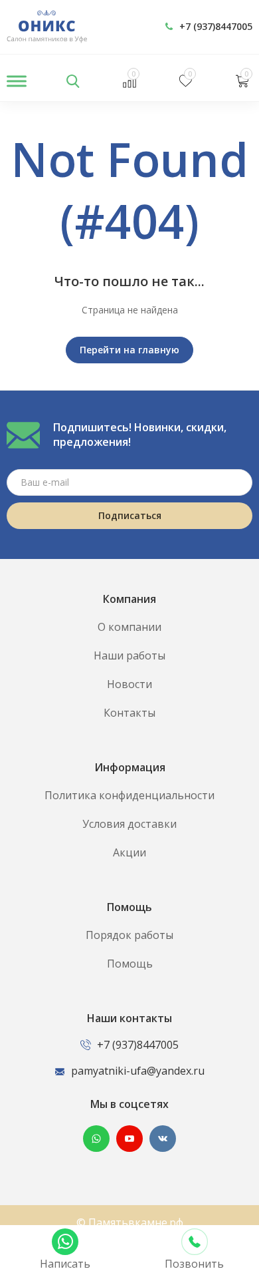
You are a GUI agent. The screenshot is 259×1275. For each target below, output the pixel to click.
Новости (129, 684)
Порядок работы (129, 935)
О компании (129, 627)
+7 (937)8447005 (215, 26)
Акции (129, 852)
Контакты (129, 712)
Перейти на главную (129, 349)
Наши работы (129, 655)
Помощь (130, 963)
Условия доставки (129, 824)
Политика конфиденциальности (129, 795)
